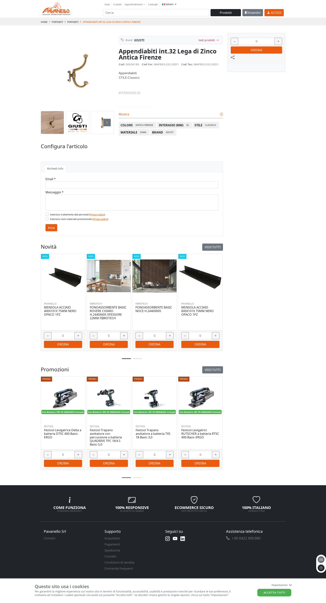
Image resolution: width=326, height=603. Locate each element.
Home (44, 22)
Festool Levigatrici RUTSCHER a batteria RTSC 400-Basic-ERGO (200, 433)
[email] (321, 559)
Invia (51, 228)
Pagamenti (112, 544)
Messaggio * (54, 192)
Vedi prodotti (206, 40)
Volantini (254, 13)
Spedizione (112, 550)
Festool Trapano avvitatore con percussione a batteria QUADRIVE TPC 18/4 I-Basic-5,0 (106, 437)
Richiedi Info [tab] (55, 168)
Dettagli (62, 398)
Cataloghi (153, 4)
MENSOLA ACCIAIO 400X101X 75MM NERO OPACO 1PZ (60, 311)
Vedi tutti (213, 370)
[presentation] (48, 122)
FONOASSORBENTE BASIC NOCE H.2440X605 (153, 309)
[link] (56, 8)
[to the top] (321, 567)
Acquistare (112, 538)
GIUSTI (139, 40)
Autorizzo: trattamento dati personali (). (77, 214)
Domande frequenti (119, 568)
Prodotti (226, 13)
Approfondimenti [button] (134, 4)
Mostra (124, 114)
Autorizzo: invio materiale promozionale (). (79, 219)
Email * (50, 179)
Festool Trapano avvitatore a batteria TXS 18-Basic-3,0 (153, 433)
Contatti (117, 4)
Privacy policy (97, 214)
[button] (126, 477)
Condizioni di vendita (119, 562)
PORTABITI (57, 22)
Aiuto (107, 4)
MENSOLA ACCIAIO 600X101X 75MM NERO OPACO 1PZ (197, 311)
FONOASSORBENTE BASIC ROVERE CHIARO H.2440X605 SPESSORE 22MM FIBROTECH (108, 313)
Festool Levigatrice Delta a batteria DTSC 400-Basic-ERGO (62, 433)
